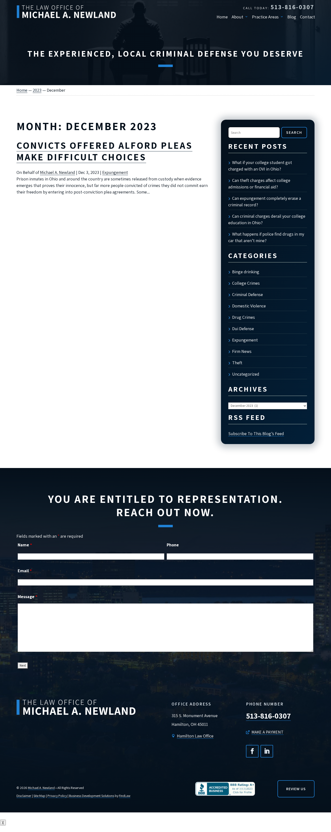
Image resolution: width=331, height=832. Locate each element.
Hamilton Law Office (195, 736)
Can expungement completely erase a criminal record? (264, 201)
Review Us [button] (296, 788)
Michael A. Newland (57, 172)
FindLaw (124, 796)
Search (294, 132)
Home (222, 16)
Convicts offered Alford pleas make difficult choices (104, 151)
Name (25, 545)
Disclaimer (23, 796)
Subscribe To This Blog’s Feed (256, 433)
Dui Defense (243, 328)
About (237, 16)
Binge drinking (245, 272)
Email (25, 570)
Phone (173, 545)
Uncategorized (245, 374)
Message (27, 596)
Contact (307, 16)
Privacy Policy (57, 796)
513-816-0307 (292, 7)
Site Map (39, 796)
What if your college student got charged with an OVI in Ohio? (260, 166)
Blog (291, 16)
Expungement (115, 172)
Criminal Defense (247, 294)
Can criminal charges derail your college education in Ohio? (266, 219)
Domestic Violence (249, 306)
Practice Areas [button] (265, 16)
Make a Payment (268, 732)
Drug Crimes (243, 317)
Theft (237, 362)
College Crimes (246, 283)
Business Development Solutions (91, 796)
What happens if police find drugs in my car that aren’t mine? (266, 237)
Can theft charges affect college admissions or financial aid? (259, 184)
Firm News (242, 351)
